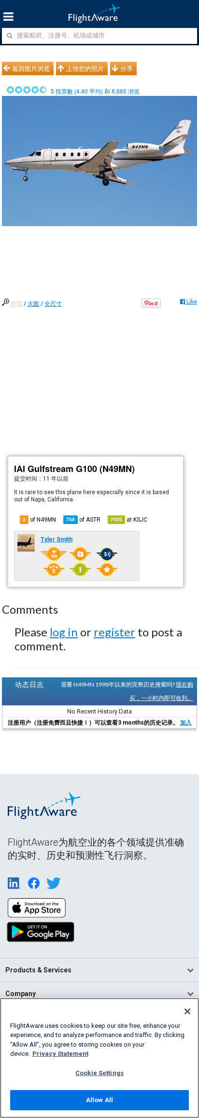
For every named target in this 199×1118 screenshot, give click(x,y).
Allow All (99, 1100)
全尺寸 (53, 303)
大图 (33, 303)
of (83, 519)
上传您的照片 (85, 68)
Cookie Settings (99, 1073)
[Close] (187, 1011)
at (129, 519)
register (114, 632)
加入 (186, 722)
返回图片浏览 (31, 68)
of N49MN (39, 519)
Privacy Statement (60, 1053)
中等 (16, 303)
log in (64, 632)
